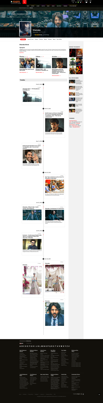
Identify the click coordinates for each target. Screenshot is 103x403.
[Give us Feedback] (86, 2)
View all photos (22, 72)
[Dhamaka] (54, 279)
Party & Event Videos (43, 379)
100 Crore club (74, 358)
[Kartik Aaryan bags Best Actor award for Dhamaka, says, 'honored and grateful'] (72, 89)
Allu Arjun (62, 356)
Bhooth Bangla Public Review (44, 360)
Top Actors (73, 360)
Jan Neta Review (33, 367)
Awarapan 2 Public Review (44, 355)
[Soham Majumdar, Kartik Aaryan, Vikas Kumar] (27, 63)
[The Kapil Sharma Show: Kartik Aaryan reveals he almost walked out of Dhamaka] (72, 112)
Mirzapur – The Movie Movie (23, 358)
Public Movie (43, 351)
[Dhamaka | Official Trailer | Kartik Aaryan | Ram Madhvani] (32, 215)
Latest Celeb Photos (33, 378)
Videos (39, 56)
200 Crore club (74, 359)
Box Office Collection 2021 (76, 365)
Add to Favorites (30, 23)
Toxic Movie (22, 353)
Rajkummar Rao (64, 365)
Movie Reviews (22, 386)
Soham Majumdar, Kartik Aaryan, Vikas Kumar (26, 70)
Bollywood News (22, 377)
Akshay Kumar (63, 352)
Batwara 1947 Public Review (43, 354)
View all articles (55, 75)
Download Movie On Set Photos (76, 387)
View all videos (39, 72)
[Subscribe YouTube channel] (82, 2)
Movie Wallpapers (33, 383)
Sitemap (62, 383)
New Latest (44, 374)
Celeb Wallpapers (33, 379)
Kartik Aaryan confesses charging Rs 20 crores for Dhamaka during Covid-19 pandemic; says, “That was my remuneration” (58, 71)
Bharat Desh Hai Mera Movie (23, 365)
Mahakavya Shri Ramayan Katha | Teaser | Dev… (55, 388)
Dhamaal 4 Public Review (44, 356)
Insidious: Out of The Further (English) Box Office (54, 361)
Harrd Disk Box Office (54, 359)
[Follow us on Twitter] (80, 2)
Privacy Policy (30, 394)
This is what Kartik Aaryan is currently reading (79, 105)
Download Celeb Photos (76, 376)
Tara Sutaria (63, 364)
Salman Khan (63, 360)
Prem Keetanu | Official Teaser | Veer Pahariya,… (55, 382)
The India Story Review (34, 366)
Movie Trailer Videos (43, 378)
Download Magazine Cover (75, 385)
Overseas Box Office (75, 356)
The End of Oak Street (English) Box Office (54, 369)
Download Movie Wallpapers (74, 389)
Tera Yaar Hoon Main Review (33, 365)
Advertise (24, 394)
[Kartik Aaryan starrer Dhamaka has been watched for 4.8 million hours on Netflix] (72, 101)
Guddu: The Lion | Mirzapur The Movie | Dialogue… (55, 378)
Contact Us (42, 394)
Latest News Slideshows (24, 384)
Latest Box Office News (24, 379)
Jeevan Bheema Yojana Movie (24, 360)
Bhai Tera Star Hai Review (34, 361)
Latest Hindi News (64, 376)
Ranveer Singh (63, 354)
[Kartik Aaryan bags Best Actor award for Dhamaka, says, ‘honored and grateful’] (32, 156)
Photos (22, 56)
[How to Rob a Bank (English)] (72, 61)
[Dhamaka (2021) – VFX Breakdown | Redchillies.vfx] (43, 63)
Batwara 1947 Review (33, 355)
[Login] (90, 2)
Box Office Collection (75, 353)
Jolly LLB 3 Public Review (44, 369)
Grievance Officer (49, 394)
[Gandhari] (79, 53)
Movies (21, 343)
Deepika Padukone (64, 355)
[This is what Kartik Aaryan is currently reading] (72, 107)
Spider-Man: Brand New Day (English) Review (34, 363)
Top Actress (74, 361)
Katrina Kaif (63, 353)
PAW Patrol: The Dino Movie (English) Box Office (55, 364)
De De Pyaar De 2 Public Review (44, 368)
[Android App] (81, 394)
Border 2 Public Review (44, 366)
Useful (63, 374)
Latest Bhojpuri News (65, 377)
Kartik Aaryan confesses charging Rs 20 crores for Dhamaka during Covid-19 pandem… (79, 82)
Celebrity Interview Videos (44, 377)
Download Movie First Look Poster (75, 383)
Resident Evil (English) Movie (23, 367)
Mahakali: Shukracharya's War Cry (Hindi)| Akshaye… (55, 380)
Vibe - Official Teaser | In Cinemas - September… (55, 386)
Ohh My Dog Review (33, 359)
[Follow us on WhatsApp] (78, 2)
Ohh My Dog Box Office (55, 370)
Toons (31, 384)
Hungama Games (64, 382)
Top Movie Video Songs (44, 376)
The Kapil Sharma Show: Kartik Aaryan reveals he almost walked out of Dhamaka (79, 111)
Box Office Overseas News (24, 383)
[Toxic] (72, 53)
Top (63, 350)
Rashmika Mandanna (64, 359)
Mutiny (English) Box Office (54, 358)
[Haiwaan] (79, 70)
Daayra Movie (22, 368)
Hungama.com (63, 379)
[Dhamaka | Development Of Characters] (54, 215)
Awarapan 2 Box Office (55, 365)
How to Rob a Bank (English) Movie (23, 356)
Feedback (36, 394)
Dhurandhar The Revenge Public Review (44, 362)
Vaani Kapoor (63, 358)
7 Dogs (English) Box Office (54, 354)
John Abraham (63, 361)
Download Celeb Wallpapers (74, 378)
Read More (21, 52)
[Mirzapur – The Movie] (79, 61)
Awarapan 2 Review (33, 358)
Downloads (76, 374)
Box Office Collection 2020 (76, 366)
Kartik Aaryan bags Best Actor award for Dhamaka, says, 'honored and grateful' (79, 88)
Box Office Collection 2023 (76, 362)
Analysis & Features (75, 354)
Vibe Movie (21, 363)
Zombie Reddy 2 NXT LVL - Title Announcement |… (55, 384)
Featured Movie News (23, 378)
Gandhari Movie (22, 354)
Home (20, 394)
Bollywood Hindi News (23, 388)
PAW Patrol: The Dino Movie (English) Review (34, 354)
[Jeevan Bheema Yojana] (72, 70)
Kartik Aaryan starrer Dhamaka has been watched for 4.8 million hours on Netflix (79, 100)
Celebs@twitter (63, 378)
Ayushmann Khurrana (64, 362)
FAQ (54, 394)
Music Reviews (63, 385)
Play (38, 66)
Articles (55, 56)
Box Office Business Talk (24, 382)
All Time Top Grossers (75, 355)
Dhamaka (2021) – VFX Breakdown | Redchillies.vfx (42, 70)
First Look (31, 382)
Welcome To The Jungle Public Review (44, 358)
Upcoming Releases (23, 385)
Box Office (53, 351)
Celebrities (29, 343)
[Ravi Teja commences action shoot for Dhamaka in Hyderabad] (54, 186)
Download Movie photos (76, 379)
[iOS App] (83, 394)
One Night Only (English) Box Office (55, 356)
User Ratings (41, 34)
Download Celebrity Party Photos (76, 381)
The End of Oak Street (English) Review (33, 357)
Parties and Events (33, 377)
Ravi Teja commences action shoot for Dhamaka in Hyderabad (79, 94)
